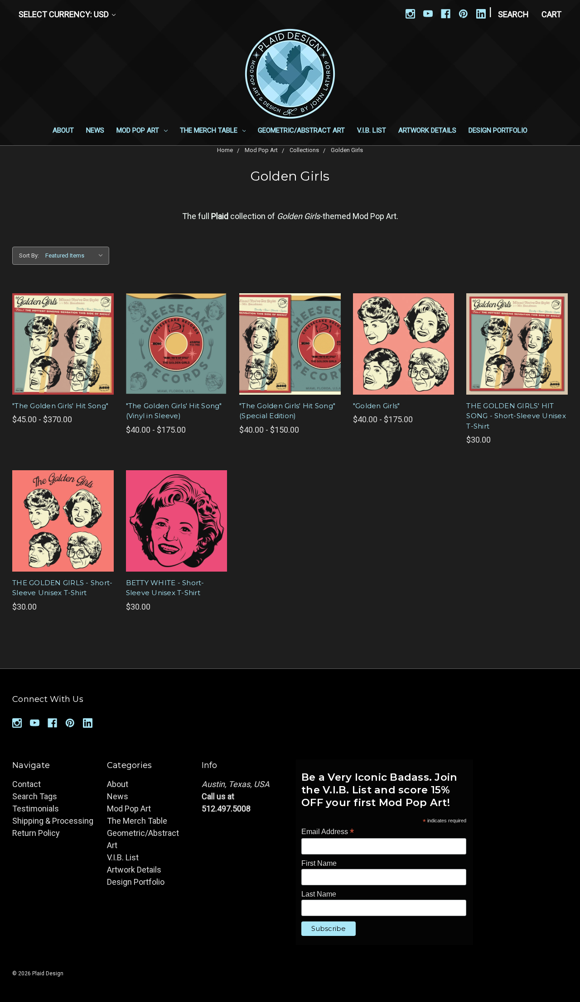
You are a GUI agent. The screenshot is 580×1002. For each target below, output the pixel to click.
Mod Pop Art (138, 130)
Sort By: (29, 255)
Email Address (327, 831)
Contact (26, 784)
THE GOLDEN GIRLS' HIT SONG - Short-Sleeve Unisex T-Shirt (516, 415)
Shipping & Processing (52, 820)
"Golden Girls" (376, 405)
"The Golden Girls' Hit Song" (60, 405)
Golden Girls (347, 150)
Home (225, 150)
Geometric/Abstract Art (301, 130)
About (63, 130)
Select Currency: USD (65, 14)
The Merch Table (209, 130)
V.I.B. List (371, 130)
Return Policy (36, 833)
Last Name (318, 894)
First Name (319, 863)
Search (513, 14)
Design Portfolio (498, 130)
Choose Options (63, 344)
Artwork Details (427, 130)
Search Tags (34, 796)
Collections (304, 150)
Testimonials (35, 808)
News (95, 130)
